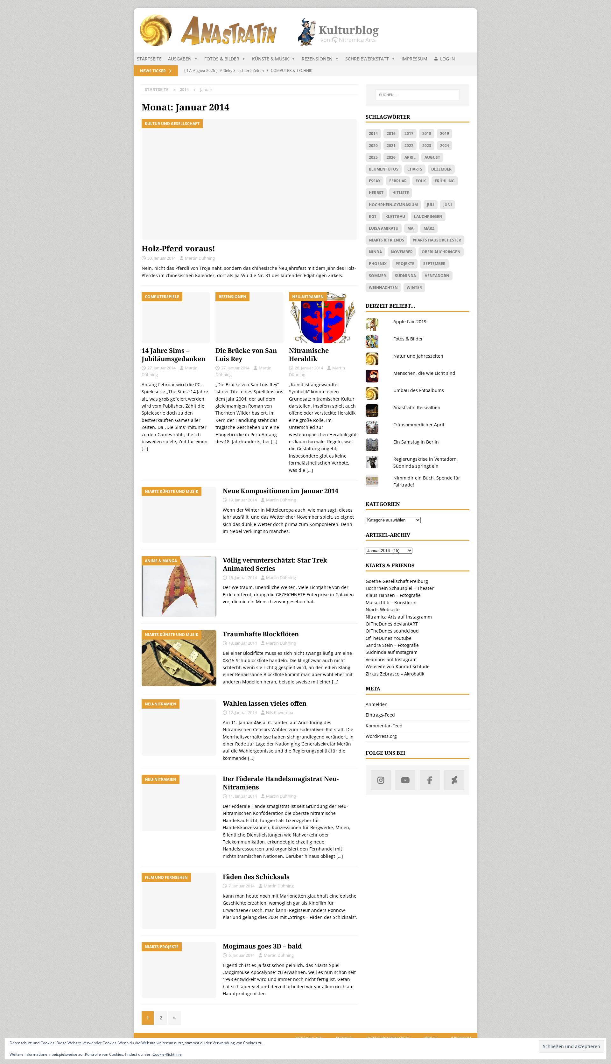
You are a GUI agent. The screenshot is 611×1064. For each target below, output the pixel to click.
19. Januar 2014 (242, 500)
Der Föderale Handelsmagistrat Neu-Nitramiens (281, 782)
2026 (391, 157)
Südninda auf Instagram (392, 652)
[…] (145, 448)
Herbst (376, 192)
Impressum (414, 59)
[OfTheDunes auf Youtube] (405, 780)
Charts (414, 169)
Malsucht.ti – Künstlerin (391, 602)
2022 (408, 145)
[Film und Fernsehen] (179, 901)
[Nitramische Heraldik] (323, 317)
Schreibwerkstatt (367, 59)
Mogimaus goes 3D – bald (262, 946)
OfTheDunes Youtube (388, 638)
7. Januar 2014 (241, 886)
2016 (391, 133)
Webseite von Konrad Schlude (398, 666)
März (429, 228)
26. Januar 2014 (309, 368)
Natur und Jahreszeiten (418, 356)
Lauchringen (428, 216)
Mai (411, 228)
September (434, 263)
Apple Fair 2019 (409, 321)
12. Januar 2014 (242, 712)
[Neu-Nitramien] (179, 727)
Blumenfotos (383, 169)
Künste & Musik (270, 59)
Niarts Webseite (383, 609)
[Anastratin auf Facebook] (430, 780)
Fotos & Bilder (221, 59)
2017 (408, 133)
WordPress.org (381, 736)
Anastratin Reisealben (416, 407)
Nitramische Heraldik (309, 354)
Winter (414, 287)
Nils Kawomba (279, 712)
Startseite (149, 59)
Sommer (377, 275)
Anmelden (377, 704)
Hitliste (400, 192)
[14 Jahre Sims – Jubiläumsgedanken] (176, 317)
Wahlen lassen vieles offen (264, 703)
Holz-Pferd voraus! (178, 248)
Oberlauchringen (441, 252)
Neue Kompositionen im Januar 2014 (280, 490)
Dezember (441, 169)
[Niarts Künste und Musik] (179, 515)
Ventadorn (437, 275)
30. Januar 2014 (161, 258)
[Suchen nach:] (417, 94)
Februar (398, 181)
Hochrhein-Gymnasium (393, 204)
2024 (444, 145)
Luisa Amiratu (383, 228)
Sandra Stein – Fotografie (392, 645)
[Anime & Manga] (179, 586)
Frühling (445, 181)
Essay (374, 181)
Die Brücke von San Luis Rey (246, 354)
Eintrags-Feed (380, 715)
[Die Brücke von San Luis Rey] (249, 317)
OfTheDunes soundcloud (392, 631)
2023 (426, 145)
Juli (430, 204)
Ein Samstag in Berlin (416, 442)
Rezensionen (317, 59)
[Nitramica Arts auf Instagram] (381, 780)
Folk (421, 181)
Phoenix (378, 263)
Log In (447, 59)
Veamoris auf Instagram (391, 659)
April (410, 157)
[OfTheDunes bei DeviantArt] (454, 780)
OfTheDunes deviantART (392, 624)
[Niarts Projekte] (179, 970)
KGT (372, 216)
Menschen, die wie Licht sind (424, 373)
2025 (373, 157)
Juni (447, 204)
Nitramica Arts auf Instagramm (399, 617)
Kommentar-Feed (384, 726)
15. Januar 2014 (242, 577)
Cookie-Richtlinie (167, 1054)
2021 (391, 145)
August (432, 157)
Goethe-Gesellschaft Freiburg (397, 581)
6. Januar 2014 (241, 955)
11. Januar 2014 (242, 796)
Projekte (405, 263)
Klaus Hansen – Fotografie (393, 595)
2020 (373, 145)
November (402, 252)
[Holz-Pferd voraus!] (249, 179)
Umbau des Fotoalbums (418, 390)
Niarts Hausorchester (437, 240)
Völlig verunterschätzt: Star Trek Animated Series (275, 564)
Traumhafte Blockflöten (261, 634)
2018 (426, 133)
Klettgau (395, 216)
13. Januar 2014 (242, 643)
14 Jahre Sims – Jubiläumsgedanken (173, 354)
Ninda (375, 252)
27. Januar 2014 (161, 368)
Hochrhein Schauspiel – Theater (400, 588)
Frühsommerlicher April (418, 425)
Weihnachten (383, 287)
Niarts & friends (386, 240)
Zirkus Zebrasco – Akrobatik (395, 674)
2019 (444, 133)
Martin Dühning (200, 258)
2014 (373, 133)
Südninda (405, 275)
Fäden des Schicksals (256, 876)
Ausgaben (180, 59)
